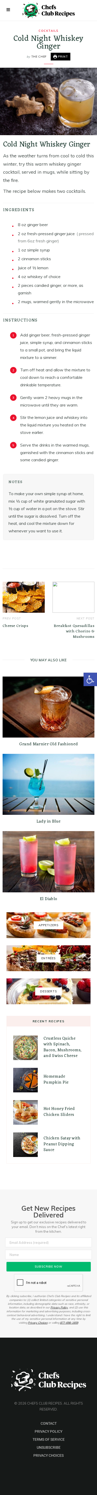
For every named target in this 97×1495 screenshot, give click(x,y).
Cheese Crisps (15, 626)
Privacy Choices (38, 1322)
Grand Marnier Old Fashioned (48, 744)
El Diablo (48, 899)
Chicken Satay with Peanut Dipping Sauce (61, 1144)
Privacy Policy (59, 1307)
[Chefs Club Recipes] (48, 10)
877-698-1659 (69, 1322)
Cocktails (48, 31)
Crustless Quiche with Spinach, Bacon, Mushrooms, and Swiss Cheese (62, 1047)
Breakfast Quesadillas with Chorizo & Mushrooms (74, 631)
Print (62, 56)
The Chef (39, 56)
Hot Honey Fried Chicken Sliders (59, 1111)
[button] (90, 679)
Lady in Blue (48, 821)
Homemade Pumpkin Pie (56, 1079)
